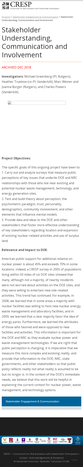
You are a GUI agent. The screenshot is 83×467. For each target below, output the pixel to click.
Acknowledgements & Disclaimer (46, 457)
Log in (74, 460)
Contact (23, 457)
